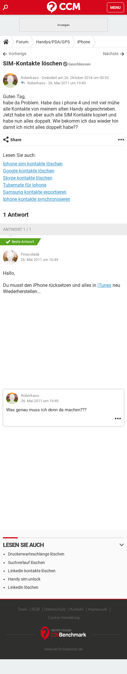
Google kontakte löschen (28, 171)
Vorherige (17, 53)
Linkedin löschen (23, 587)
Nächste (110, 53)
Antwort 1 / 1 (17, 229)
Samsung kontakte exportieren (34, 192)
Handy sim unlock (24, 579)
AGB (36, 609)
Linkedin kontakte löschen (32, 570)
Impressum (97, 609)
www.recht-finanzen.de (63, 649)
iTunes (104, 285)
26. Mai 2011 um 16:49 (39, 259)
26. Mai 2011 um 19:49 (67, 83)
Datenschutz (55, 609)
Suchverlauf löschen (26, 562)
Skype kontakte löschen (27, 178)
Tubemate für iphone (24, 185)
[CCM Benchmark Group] (63, 634)
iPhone (83, 42)
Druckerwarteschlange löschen (36, 554)
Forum (22, 42)
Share (16, 139)
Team (22, 609)
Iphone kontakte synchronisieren (36, 199)
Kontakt (77, 609)
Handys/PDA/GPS (53, 42)
